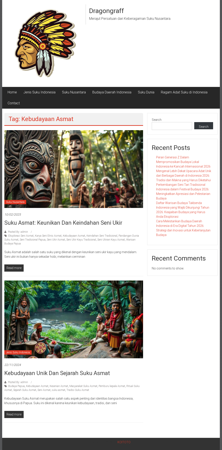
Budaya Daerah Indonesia (111, 92)
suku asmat (58, 390)
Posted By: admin (18, 231)
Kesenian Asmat (59, 386)
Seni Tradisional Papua (33, 239)
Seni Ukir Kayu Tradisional (81, 239)
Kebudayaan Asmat (74, 235)
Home (12, 92)
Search (157, 119)
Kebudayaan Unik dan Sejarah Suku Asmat (57, 373)
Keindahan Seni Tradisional (102, 235)
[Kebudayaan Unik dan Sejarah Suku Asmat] (73, 319)
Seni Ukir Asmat (56, 239)
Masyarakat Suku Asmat (83, 386)
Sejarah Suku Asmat (24, 390)
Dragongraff (106, 11)
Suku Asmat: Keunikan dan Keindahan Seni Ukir (63, 222)
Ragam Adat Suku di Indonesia (184, 92)
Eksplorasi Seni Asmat (21, 235)
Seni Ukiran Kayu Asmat (111, 239)
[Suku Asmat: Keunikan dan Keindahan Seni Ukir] (73, 169)
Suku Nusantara (74, 92)
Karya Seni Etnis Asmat (48, 235)
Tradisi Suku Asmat (78, 390)
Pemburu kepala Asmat (112, 386)
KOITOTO (124, 442)
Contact (14, 103)
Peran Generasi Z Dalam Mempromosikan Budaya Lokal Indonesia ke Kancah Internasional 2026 (183, 162)
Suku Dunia (146, 92)
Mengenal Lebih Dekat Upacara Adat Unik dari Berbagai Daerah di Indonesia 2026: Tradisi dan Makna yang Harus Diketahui (183, 175)
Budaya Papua (16, 386)
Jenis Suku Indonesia (39, 92)
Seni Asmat (44, 390)
